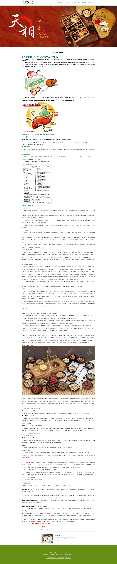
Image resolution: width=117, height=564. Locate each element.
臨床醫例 (84, 2)
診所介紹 (60, 2)
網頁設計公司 (72, 554)
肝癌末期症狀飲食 (60, 557)
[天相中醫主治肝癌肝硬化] (28, 2)
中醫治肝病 (76, 2)
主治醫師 (68, 2)
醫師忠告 (91, 2)
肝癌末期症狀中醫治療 (51, 557)
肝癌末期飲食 (67, 557)
